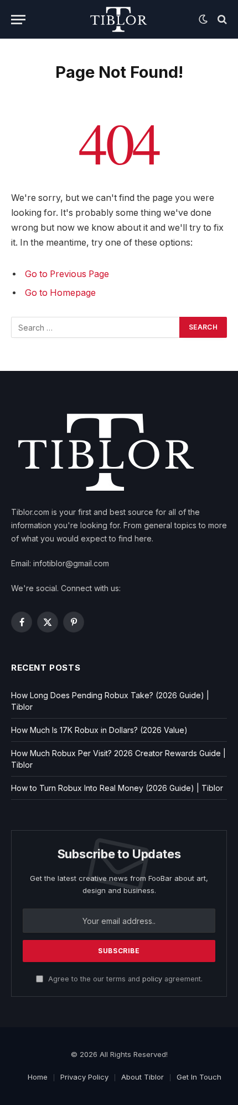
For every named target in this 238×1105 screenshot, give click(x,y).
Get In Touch (199, 1076)
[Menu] (18, 19)
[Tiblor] (119, 19)
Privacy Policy (84, 1076)
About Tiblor (142, 1076)
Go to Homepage (60, 293)
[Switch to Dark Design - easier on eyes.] (203, 19)
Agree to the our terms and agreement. (124, 979)
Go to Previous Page (67, 274)
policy (152, 979)
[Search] (221, 19)
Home (38, 1076)
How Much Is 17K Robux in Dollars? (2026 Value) (99, 730)
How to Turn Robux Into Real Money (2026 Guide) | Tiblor (117, 788)
